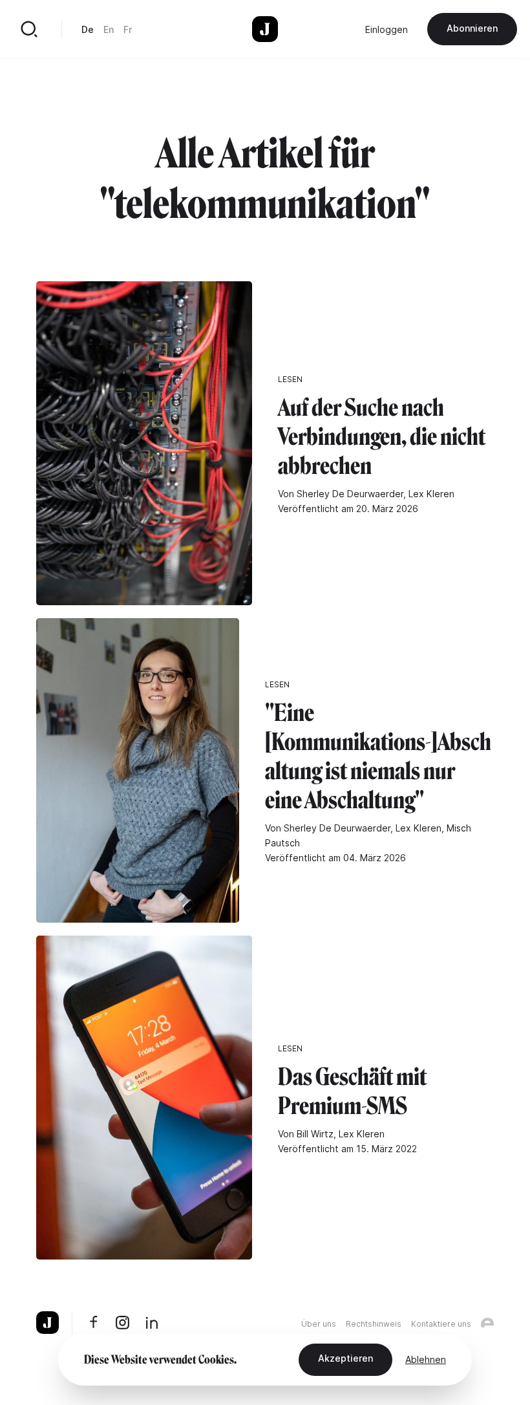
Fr (127, 29)
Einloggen (386, 29)
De (87, 29)
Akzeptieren (345, 1358)
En (108, 29)
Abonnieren (472, 28)
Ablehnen (425, 1359)
